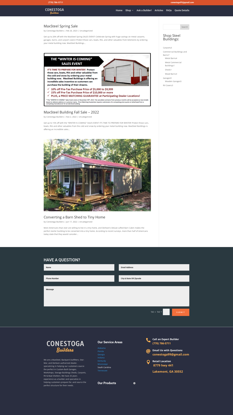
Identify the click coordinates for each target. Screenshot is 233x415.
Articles (159, 10)
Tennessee (102, 370)
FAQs (169, 10)
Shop (128, 10)
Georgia (101, 354)
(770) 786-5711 (55, 2)
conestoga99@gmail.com (182, 2)
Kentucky (102, 361)
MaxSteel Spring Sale (61, 26)
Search (185, 27)
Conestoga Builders (55, 30)
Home (119, 10)
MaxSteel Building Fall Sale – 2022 (71, 112)
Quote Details (182, 10)
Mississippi (103, 364)
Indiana (101, 357)
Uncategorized (86, 30)
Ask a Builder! (144, 10)
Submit (180, 312)
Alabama (102, 348)
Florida (101, 351)
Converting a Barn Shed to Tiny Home (74, 217)
